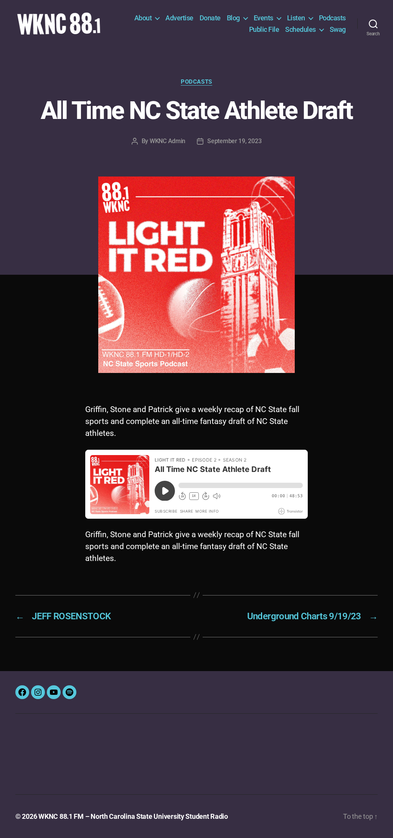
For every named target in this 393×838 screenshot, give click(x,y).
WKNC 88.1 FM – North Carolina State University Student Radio (133, 816)
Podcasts (332, 18)
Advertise (179, 18)
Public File (264, 29)
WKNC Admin (167, 141)
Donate (210, 18)
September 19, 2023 (234, 141)
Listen (296, 18)
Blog (233, 18)
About (143, 18)
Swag (338, 29)
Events (263, 18)
